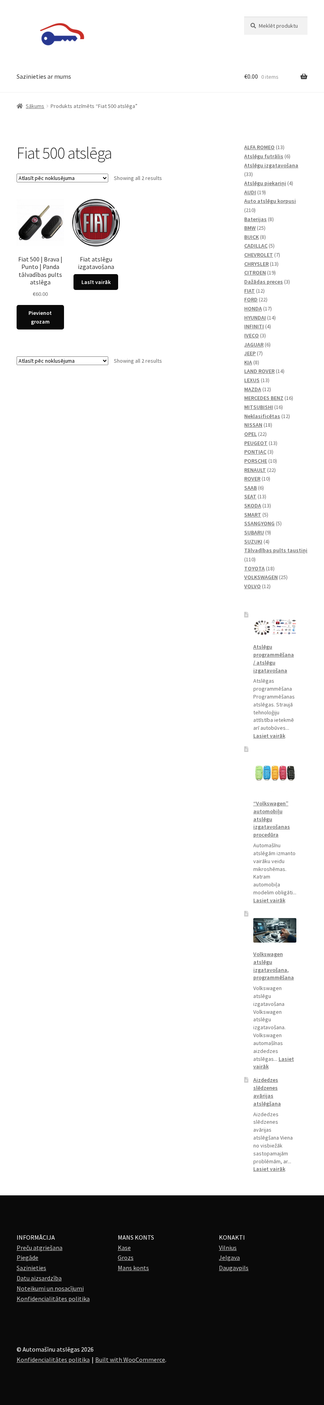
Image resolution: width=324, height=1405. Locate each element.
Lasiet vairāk (269, 735)
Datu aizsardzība (39, 1278)
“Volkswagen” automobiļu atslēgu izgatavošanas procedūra (271, 819)
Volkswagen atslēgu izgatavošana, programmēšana (273, 966)
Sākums (35, 106)
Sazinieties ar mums (44, 76)
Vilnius (228, 1248)
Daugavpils (234, 1268)
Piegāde (27, 1257)
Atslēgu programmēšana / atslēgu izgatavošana (273, 658)
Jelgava (229, 1257)
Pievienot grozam (40, 317)
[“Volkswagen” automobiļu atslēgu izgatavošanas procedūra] (274, 773)
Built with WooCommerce (130, 1359)
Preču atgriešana (39, 1248)
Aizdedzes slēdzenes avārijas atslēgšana (267, 1091)
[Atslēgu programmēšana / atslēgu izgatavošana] (274, 627)
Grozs (126, 1257)
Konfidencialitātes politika (53, 1299)
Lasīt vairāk (96, 282)
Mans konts (133, 1268)
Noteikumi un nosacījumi (50, 1288)
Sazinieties (31, 1268)
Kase (124, 1248)
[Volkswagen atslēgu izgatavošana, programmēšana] (274, 930)
